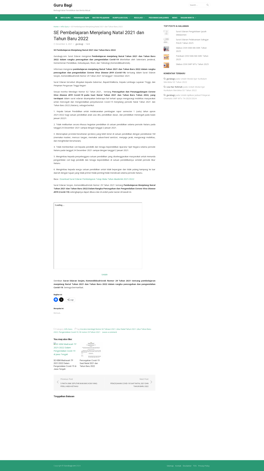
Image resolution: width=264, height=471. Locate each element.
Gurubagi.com (70, 465)
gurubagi (79, 44)
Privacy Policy (204, 466)
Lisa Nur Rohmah (174, 87)
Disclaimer (187, 466)
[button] (65, 350)
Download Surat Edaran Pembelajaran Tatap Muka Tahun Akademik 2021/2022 (97, 179)
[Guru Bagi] (56, 17)
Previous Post (79, 383)
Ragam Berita (187, 17)
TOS (195, 466)
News (174, 17)
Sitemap (170, 466)
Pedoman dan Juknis (159, 17)
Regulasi (138, 17)
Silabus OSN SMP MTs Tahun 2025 (192, 64)
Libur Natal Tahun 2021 (126, 329)
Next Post (129, 383)
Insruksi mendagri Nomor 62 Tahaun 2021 (98, 329)
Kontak (178, 466)
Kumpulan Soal (120, 17)
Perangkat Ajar (81, 17)
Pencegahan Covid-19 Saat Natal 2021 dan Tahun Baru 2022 (90, 363)
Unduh (104, 274)
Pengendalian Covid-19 (68, 332)
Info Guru (66, 17)
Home (56, 26)
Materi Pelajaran (100, 17)
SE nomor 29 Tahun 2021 (89, 332)
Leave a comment (109, 332)
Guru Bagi (63, 5)
